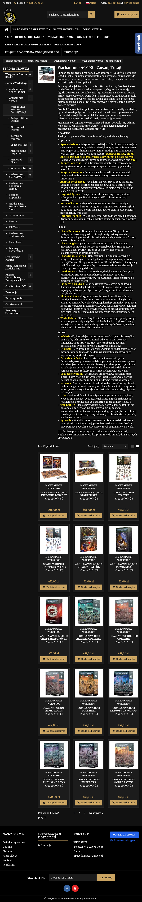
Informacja (44, 845)
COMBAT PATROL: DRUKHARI (88, 709)
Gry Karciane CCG (66, 44)
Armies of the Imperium (18, 152)
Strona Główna (16, 68)
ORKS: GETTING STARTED (123, 494)
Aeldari (64, 336)
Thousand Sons (69, 296)
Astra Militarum (69, 203)
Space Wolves (125, 156)
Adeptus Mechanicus (73, 181)
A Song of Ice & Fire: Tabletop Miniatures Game (39, 37)
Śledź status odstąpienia (124, 840)
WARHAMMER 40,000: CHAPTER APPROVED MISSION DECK (54, 638)
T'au (62, 404)
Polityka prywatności (14, 842)
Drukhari (65, 349)
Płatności (8, 851)
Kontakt (7, 3)
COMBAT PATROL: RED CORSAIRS (124, 637)
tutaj (133, 160)
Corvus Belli (91, 29)
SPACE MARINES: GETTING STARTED (54, 565)
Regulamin (9, 864)
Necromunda (16, 215)
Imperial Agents (70, 194)
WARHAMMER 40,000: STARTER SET (89, 494)
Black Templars (115, 153)
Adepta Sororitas (71, 163)
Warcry (13, 221)
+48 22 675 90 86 (35, 3)
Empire (70, 404)
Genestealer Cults (71, 358)
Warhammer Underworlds (16, 235)
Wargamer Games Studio (30, 29)
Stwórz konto (131, 3)
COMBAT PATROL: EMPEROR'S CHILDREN (88, 782)
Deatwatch (92, 156)
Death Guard (68, 271)
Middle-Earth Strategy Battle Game (17, 206)
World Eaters (68, 318)
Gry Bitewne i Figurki (92, 37)
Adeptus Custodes (71, 172)
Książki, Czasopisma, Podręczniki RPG (32, 52)
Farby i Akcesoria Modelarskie (27, 44)
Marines (81, 256)
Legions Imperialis (15, 196)
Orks (63, 395)
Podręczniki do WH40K (19, 120)
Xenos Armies (18, 168)
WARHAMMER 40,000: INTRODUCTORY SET (54, 494)
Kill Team (14, 227)
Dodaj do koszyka (54, 515)
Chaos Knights (69, 243)
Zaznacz (115, 446)
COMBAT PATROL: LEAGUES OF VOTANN (123, 709)
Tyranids (65, 420)
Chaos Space (68, 256)
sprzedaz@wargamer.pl (88, 855)
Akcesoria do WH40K (18, 128)
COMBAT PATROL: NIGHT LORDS (54, 709)
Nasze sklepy (10, 855)
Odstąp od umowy (124, 834)
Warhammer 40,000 (16, 99)
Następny (96, 813)
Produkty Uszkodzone (12, 312)
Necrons (65, 383)
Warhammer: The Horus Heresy (16, 186)
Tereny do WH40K (17, 137)
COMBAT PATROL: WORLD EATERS (123, 781)
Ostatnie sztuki (14, 304)
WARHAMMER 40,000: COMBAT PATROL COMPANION (89, 567)
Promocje (71, 52)
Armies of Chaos (16, 161)
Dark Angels (77, 156)
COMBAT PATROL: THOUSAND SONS (54, 781)
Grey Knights (108, 156)
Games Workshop (65, 29)
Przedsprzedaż (14, 298)
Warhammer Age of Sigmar (17, 90)
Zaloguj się (114, 3)
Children (78, 284)
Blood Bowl (15, 242)
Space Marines (19, 144)
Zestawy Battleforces (16, 250)
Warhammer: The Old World (17, 176)
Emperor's (66, 284)
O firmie (7, 846)
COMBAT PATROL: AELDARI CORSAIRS (88, 637)
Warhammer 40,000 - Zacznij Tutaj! (18, 109)
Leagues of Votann (71, 373)
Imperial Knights (70, 216)
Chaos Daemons (70, 231)
